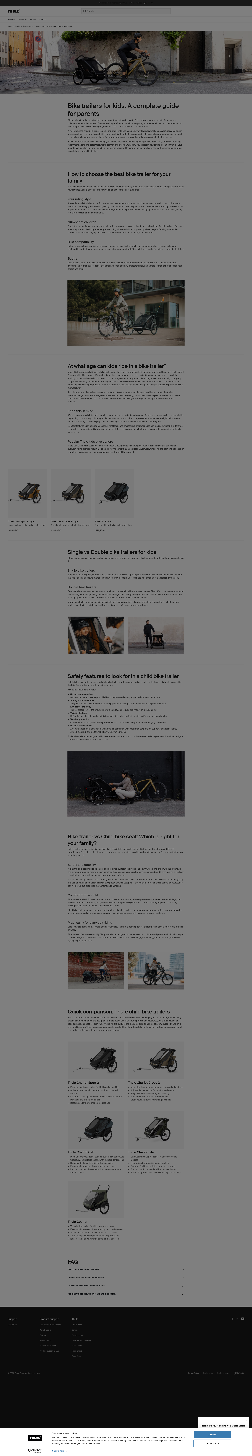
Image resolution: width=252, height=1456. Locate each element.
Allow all (212, 1435)
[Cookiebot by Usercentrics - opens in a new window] (34, 1451)
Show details (58, 1451)
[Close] (246, 1420)
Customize (211, 1443)
